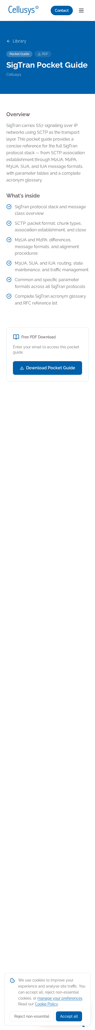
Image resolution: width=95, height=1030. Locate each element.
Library (19, 41)
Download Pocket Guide (50, 367)
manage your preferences (59, 998)
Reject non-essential (31, 1016)
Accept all (69, 1016)
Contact (62, 10)
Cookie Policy (46, 1004)
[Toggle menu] (81, 10)
